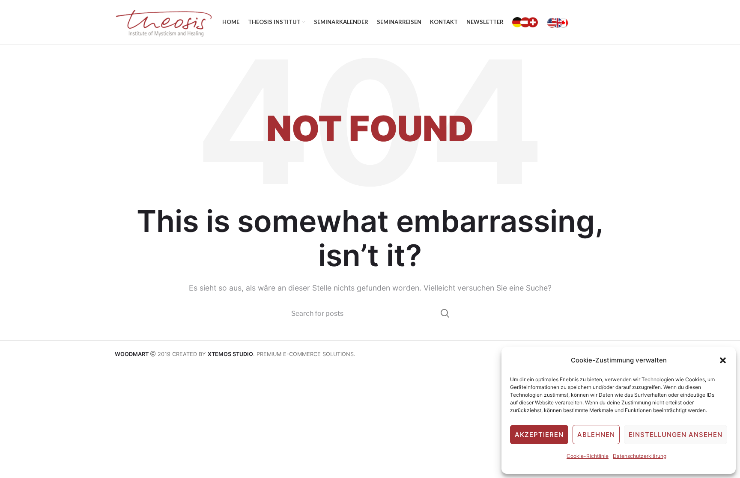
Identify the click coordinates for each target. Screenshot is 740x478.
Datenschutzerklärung (639, 456)
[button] (723, 360)
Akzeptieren (539, 434)
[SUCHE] (444, 313)
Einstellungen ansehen (675, 434)
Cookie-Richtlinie (588, 456)
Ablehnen (596, 434)
